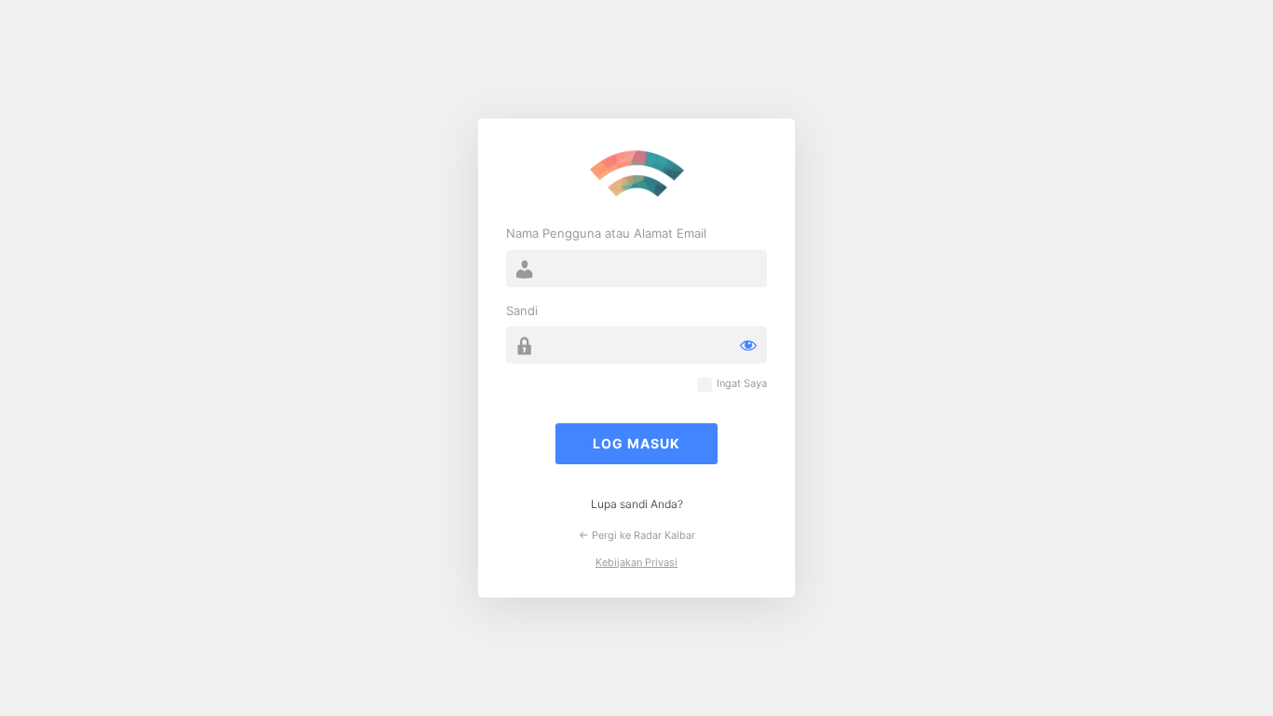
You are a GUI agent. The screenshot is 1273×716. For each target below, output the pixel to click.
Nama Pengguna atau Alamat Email (606, 233)
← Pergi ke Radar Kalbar (637, 535)
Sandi (522, 310)
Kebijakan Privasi (636, 562)
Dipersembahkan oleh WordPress (636, 174)
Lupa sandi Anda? (637, 504)
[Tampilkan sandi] (748, 345)
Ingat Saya (742, 384)
